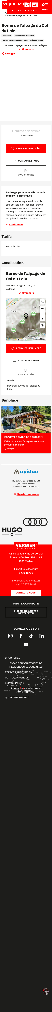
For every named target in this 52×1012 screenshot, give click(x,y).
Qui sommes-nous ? (17, 697)
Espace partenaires (18, 672)
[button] (26, 73)
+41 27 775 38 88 (26, 584)
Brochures (12, 658)
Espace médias (14, 683)
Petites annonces (17, 677)
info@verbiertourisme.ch (26, 580)
